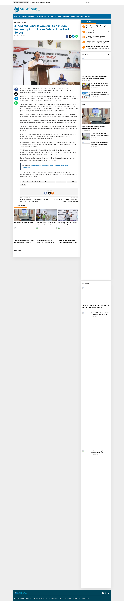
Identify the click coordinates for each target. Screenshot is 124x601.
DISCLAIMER (85, 598)
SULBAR (16, 37)
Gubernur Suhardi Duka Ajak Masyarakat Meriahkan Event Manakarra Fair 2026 (45, 241)
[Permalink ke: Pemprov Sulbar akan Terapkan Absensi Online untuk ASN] (24, 215)
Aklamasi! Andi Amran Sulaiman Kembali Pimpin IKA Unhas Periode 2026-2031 (34, 199)
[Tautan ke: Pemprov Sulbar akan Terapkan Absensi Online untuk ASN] (96, 116)
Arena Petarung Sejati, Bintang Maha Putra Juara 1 (97, 26)
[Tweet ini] (70, 36)
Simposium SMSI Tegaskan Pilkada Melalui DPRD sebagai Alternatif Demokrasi (100, 93)
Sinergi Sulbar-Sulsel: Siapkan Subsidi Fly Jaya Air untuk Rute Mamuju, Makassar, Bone (100, 313)
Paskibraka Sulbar (37, 182)
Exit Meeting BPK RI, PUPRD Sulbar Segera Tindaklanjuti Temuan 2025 (65, 199)
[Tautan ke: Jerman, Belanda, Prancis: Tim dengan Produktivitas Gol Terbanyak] (96, 295)
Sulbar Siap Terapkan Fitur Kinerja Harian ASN (99, 451)
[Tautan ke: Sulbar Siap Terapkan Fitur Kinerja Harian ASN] (86, 518)
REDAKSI (34, 598)
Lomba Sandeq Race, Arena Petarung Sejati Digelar (97, 31)
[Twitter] (49, 193)
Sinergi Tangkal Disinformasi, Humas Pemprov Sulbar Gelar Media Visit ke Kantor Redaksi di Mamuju (67, 241)
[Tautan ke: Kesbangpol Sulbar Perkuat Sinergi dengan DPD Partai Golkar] (86, 86)
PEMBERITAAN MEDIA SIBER (56, 598)
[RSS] (52, 193)
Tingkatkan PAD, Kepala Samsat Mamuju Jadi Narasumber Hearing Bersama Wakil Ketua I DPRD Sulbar (24, 241)
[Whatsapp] (76, 36)
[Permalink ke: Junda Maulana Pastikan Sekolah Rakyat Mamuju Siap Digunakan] (46, 215)
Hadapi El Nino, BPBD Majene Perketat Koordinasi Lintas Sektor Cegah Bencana (97, 42)
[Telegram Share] (73, 36)
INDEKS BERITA (43, 598)
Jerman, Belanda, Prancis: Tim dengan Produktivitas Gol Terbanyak (95, 306)
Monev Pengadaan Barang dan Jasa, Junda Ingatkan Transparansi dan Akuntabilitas (67, 223)
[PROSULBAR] (27, 9)
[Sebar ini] (67, 36)
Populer (88, 21)
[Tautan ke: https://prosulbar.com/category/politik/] (109, 54)
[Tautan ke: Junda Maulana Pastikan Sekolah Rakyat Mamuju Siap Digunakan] (86, 136)
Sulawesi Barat (72, 182)
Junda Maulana (25, 182)
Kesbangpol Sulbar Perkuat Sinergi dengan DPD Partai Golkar (99, 84)
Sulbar (23, 185)
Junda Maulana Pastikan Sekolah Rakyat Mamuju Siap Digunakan (46, 223)
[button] (109, 2)
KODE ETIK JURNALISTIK (73, 598)
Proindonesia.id (49, 182)
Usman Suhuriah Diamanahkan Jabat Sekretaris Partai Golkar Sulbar (95, 77)
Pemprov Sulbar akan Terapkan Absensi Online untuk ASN (23, 223)
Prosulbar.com (61, 182)
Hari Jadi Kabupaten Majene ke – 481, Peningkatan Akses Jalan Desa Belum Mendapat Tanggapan (97, 47)
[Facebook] (45, 193)
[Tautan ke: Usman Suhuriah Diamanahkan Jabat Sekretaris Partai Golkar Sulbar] (96, 66)
